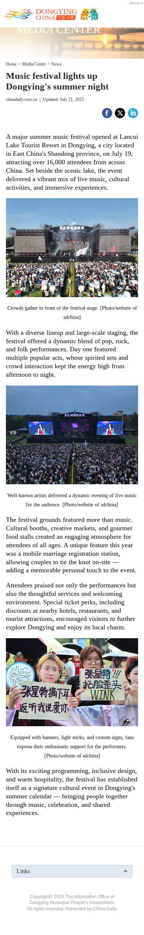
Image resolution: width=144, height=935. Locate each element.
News (56, 64)
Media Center (34, 64)
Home (11, 64)
